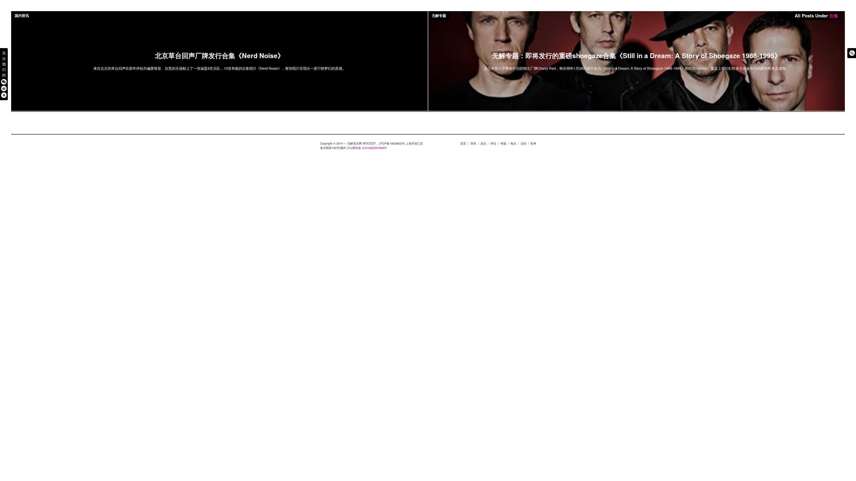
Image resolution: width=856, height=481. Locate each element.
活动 (523, 143)
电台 (513, 143)
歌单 (533, 143)
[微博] (4, 88)
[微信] (4, 81)
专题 (503, 143)
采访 (483, 143)
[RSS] (4, 95)
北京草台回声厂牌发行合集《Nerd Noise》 (219, 55)
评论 (493, 143)
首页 (463, 143)
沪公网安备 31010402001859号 (367, 148)
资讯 (473, 143)
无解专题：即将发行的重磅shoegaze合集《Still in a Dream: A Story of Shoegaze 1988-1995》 (636, 55)
